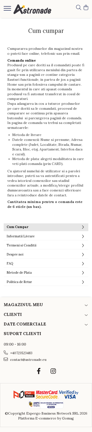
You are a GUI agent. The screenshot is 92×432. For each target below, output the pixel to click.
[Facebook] (39, 371)
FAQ (10, 263)
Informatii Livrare (21, 236)
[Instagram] (53, 371)
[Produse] (8, 10)
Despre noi (15, 254)
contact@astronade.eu (27, 359)
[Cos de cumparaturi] (85, 8)
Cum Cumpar (17, 227)
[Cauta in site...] (78, 8)
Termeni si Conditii (21, 245)
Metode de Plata (19, 272)
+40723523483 (20, 353)
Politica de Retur (19, 282)
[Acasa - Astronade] (32, 9)
